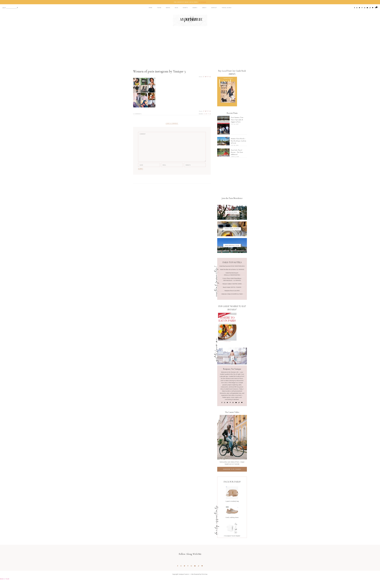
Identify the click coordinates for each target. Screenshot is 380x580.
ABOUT (204, 7)
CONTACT (214, 7)
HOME (150, 7)
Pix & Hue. (204, 574)
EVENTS (185, 7)
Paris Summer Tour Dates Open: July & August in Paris (237, 119)
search (4, 7)
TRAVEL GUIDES (226, 7)
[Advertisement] (190, 49)
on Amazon (202, 2)
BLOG (176, 7)
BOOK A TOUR (4, 579)
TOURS (159, 7)
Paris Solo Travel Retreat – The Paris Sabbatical (237, 152)
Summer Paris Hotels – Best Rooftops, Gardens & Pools (238, 141)
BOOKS (168, 7)
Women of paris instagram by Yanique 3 (159, 71)
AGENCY (194, 7)
